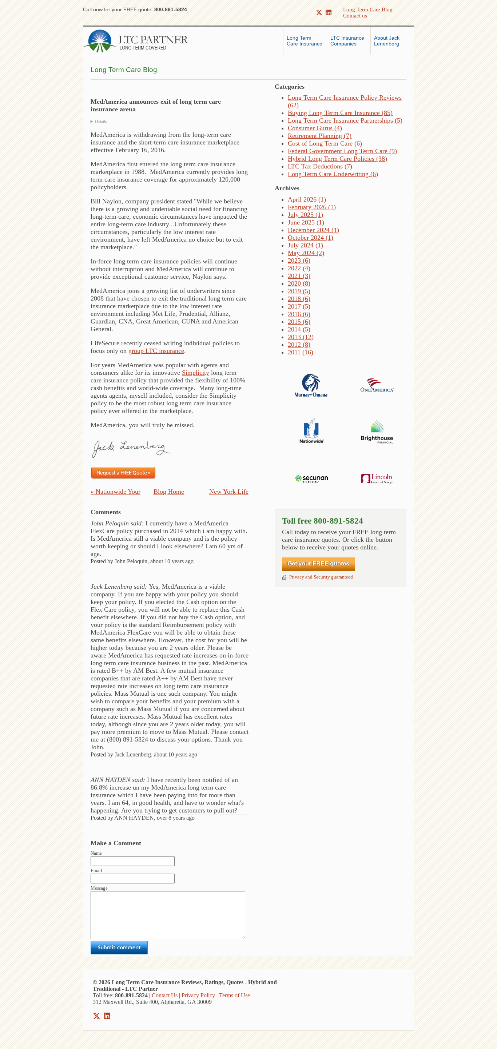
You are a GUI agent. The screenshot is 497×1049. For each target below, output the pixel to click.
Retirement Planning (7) (319, 135)
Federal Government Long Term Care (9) (342, 151)
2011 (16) (300, 352)
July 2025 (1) (305, 214)
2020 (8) (299, 283)
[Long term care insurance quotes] (123, 472)
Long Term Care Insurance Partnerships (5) (345, 120)
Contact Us (165, 995)
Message (99, 888)
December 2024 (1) (313, 230)
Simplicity (195, 372)
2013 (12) (301, 337)
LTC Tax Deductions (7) (320, 166)
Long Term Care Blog (368, 9)
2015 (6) (299, 321)
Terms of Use (234, 995)
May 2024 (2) (306, 253)
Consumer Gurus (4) (315, 128)
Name (96, 853)
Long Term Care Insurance (304, 41)
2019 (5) (299, 291)
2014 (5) (299, 329)
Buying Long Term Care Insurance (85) (340, 112)
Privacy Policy (198, 995)
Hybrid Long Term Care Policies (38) (337, 158)
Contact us (355, 16)
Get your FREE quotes (318, 563)
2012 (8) (299, 344)
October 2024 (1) (310, 237)
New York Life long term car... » (226, 492)
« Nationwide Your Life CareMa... (115, 492)
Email (96, 870)
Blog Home (169, 491)
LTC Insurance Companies (348, 41)
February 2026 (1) (312, 207)
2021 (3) (299, 275)
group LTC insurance (156, 350)
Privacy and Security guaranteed (321, 577)
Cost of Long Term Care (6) (325, 143)
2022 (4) (299, 268)
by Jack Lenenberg (170, 121)
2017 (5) (299, 306)
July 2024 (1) (305, 245)
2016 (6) (299, 314)
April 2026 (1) (307, 199)
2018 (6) (299, 298)
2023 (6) (299, 260)
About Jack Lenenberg (387, 41)
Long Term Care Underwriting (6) (333, 174)
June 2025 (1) (306, 222)
